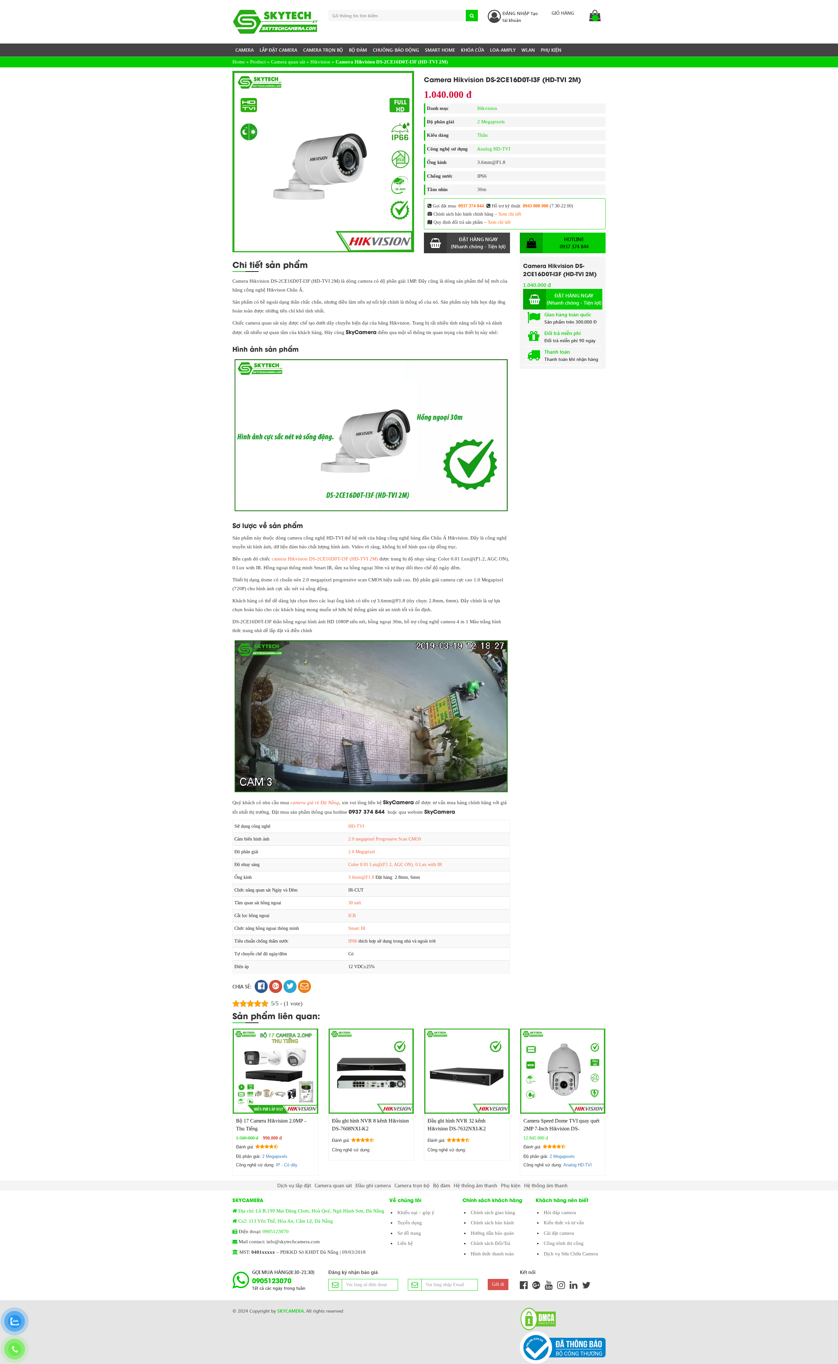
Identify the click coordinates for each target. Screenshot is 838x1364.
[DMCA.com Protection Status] (536, 1319)
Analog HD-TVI (493, 148)
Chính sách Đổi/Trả (490, 1243)
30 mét (354, 902)
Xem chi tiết (509, 214)
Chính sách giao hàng (493, 1212)
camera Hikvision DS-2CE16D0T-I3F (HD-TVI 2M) (325, 558)
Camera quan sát (288, 61)
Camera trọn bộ (323, 50)
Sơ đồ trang (409, 1233)
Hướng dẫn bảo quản (492, 1233)
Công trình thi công (564, 1243)
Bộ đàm (358, 50)
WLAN (528, 50)
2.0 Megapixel (361, 851)
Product (258, 61)
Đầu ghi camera (373, 1185)
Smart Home (440, 50)
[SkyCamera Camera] (275, 22)
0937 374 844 (471, 206)
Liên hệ (405, 1243)
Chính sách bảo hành (492, 1222)
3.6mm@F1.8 (361, 877)
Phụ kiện (551, 50)
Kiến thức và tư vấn (564, 1222)
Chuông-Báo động (396, 50)
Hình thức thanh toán (492, 1253)
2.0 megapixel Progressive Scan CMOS (384, 839)
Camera (244, 50)
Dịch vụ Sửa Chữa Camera (571, 1253)
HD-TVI (356, 826)
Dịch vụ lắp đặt (294, 1185)
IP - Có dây (287, 1164)
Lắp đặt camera (278, 50)
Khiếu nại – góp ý (415, 1212)
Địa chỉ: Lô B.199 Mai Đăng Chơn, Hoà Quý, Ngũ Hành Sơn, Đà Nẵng (311, 1210)
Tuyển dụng (409, 1222)
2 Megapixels (491, 121)
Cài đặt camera (559, 1233)
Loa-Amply (503, 50)
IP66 (352, 941)
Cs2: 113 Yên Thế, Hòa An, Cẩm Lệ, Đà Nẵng (285, 1221)
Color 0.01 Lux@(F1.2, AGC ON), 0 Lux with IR (395, 864)
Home (238, 61)
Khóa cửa (472, 50)
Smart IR (356, 928)
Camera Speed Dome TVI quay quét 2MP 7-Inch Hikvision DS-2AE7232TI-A (561, 1128)
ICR (352, 915)
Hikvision (320, 61)
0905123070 (276, 1231)
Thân (482, 135)
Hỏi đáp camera (560, 1212)
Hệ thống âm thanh (475, 1185)
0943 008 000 (535, 206)
